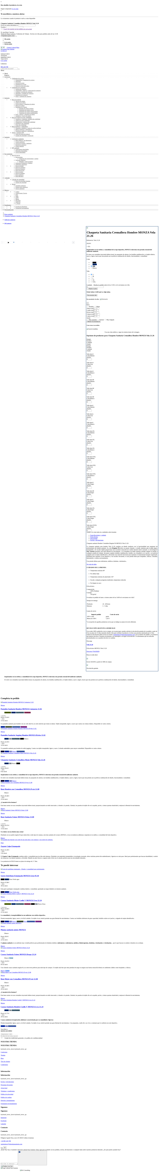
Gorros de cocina (19, 83)
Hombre (91, 306)
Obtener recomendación (93, 321)
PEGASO (18, 200)
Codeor (17, 191)
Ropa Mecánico (19, 176)
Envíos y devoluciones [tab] (96, 540)
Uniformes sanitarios (18, 139)
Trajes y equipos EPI (18, 132)
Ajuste (88, 318)
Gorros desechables (20, 152)
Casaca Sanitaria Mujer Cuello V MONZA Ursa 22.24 (21, 900)
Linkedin (3, 1124)
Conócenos (4, 1052)
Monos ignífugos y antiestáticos (23, 129)
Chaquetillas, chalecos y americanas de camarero (28, 90)
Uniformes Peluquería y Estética (23, 163)
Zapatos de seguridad (20, 182)
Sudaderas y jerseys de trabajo (23, 116)
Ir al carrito (7, 42)
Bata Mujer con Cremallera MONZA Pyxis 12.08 (19, 979)
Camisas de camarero (20, 89)
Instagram (3, 1117)
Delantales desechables (21, 151)
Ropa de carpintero (20, 167)
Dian (16, 194)
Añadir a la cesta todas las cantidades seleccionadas (101, 532)
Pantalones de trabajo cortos (26, 110)
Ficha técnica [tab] (94, 537)
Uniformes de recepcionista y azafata (28, 158)
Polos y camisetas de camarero (23, 96)
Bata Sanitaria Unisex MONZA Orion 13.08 (17, 817)
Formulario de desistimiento (9, 1103)
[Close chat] (4, 1147)
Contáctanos (4, 1064)
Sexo (88, 305)
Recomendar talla (92, 295)
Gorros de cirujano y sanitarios (23, 143)
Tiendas (3, 1055)
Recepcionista (19, 157)
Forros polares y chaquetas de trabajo (25, 104)
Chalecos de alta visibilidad (22, 120)
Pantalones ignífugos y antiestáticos (24, 131)
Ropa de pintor (19, 172)
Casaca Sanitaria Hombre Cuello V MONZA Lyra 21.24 (22, 1007)
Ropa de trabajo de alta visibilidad (21, 117)
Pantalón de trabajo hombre (26, 108)
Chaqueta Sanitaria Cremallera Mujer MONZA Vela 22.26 (23, 760)
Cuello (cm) (90, 310)
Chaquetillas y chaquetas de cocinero (25, 80)
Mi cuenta (7, 39)
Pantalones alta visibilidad (22, 123)
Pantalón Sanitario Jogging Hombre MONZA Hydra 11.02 (23, 735)
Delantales (18, 81)
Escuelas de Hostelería (21, 206)
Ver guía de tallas (92, 564)
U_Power (17, 203)
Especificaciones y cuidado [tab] (98, 535)
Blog (17, 47)
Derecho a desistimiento (8, 1100)
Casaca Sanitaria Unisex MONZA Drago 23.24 (18, 954)
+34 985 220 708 (6, 1141)
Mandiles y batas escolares (26, 161)
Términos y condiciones (8, 1091)
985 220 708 (4, 67)
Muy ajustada (93, 320)
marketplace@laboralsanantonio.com (124, 634)
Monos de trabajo (19, 105)
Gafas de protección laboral (22, 134)
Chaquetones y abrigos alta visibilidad (25, 122)
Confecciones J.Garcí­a (21, 193)
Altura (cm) (90, 308)
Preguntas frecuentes (7, 1085)
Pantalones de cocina (20, 84)
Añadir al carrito (92, 288)
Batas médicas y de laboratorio (23, 140)
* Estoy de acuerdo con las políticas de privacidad (17, 29)
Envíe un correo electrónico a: (9, 25)
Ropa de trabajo (16, 99)
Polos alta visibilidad (20, 125)
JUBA (17, 197)
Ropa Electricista (19, 170)
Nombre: (3, 27)
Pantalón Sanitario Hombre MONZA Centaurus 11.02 (21, 709)
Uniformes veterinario (21, 164)
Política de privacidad (7, 1094)
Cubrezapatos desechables (22, 149)
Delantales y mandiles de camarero (24, 93)
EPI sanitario (15, 148)
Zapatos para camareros (21, 187)
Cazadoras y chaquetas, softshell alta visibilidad (27, 119)
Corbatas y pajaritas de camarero (23, 92)
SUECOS (17, 202)
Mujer (98, 306)
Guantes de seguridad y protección (24, 135)
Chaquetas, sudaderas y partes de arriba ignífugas (28, 128)
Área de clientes (5, 1061)
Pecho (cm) (90, 312)
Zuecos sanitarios (19, 188)
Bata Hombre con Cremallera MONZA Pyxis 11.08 (20, 789)
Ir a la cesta (15, 9)
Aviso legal (4, 1088)
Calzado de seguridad (18, 179)
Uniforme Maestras (20, 160)
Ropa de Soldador (20, 173)
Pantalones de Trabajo (21, 107)
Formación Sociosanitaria (22, 208)
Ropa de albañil (19, 166)
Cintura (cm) (90, 314)
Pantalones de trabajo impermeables (28, 111)
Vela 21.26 (90, 644)
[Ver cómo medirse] (103, 299)
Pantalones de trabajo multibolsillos (28, 113)
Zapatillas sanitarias (20, 185)
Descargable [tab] (93, 538)
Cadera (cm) (90, 316)
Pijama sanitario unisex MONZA (13, 930)
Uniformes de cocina (18, 78)
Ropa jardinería (19, 175)
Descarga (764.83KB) (93, 651)
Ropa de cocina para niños (22, 86)
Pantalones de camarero (21, 95)
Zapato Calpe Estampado (10, 846)
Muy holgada (110, 320)
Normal (101, 320)
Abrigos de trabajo (20, 101)
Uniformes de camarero (18, 87)
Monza (17, 199)
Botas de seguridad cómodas (22, 181)
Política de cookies (6, 1097)
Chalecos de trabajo (20, 102)
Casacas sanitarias (20, 142)
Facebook (3, 1121)
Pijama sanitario (19, 146)
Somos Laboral (11, 47)
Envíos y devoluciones (7, 1082)
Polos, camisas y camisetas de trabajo (25, 114)
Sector (13, 184)
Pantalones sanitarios (20, 145)
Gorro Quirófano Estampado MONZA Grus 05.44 (20, 876)
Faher (16, 196)
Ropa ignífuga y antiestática (20, 126)
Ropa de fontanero (20, 169)
